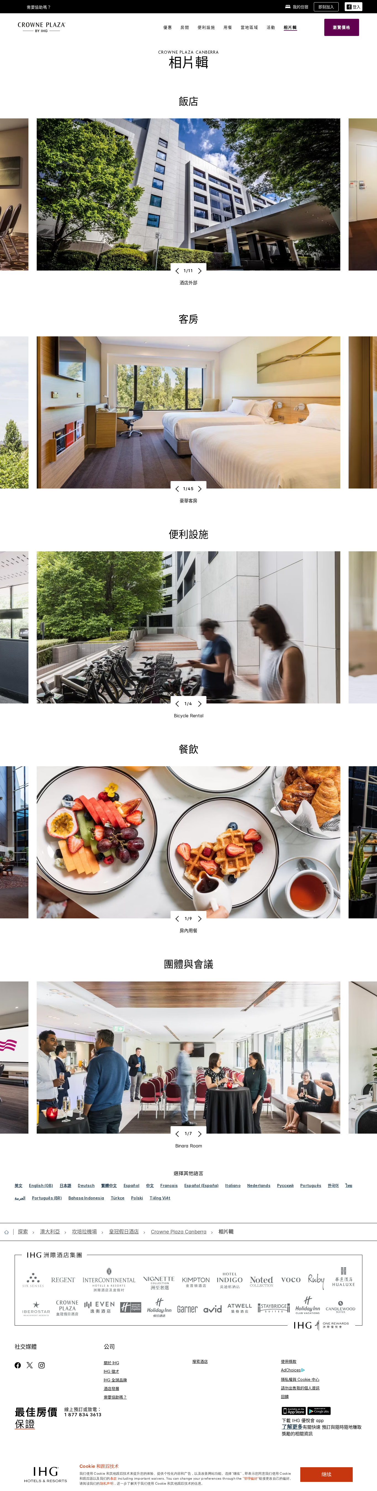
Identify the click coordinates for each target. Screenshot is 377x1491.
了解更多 (292, 1427)
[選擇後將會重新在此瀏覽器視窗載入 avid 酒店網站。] (212, 1307)
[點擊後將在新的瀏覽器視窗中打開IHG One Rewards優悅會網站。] (321, 1325)
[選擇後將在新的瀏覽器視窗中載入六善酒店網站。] (33, 1279)
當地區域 (249, 27)
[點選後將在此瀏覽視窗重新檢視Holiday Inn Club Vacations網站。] (308, 1307)
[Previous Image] (178, 271)
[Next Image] (199, 271)
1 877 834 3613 (83, 1414)
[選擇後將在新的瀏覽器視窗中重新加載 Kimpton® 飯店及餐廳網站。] (195, 1279)
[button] (353, 6)
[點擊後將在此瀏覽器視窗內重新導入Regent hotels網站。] (63, 1279)
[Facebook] (19, 1365)
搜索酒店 (200, 1361)
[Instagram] (41, 1365)
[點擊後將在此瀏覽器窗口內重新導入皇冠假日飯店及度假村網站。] (67, 1307)
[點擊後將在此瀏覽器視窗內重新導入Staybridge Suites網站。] (274, 1307)
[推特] (29, 1365)
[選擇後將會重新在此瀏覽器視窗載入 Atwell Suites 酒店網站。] (239, 1307)
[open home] (8, 1232)
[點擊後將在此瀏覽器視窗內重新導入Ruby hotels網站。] (316, 1279)
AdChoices (291, 1370)
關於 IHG (111, 1362)
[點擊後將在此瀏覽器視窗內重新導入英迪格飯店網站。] (230, 1279)
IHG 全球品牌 (115, 1380)
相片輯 (290, 27)
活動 (271, 27)
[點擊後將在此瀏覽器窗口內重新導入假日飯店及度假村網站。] (159, 1307)
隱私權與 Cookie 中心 (300, 1379)
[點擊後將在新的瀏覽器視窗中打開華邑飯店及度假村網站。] (343, 1279)
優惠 (167, 27)
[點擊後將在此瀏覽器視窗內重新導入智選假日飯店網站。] (130, 1307)
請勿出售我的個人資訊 (300, 1388)
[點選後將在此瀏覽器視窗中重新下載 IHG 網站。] (54, 1255)
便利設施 (206, 27)
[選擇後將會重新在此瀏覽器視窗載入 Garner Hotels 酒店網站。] (187, 1307)
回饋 (285, 1396)
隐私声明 (106, 1482)
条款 (113, 1478)
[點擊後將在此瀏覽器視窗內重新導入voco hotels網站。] (291, 1279)
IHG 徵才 (111, 1371)
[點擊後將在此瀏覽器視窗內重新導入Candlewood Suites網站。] (340, 1307)
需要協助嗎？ (39, 7)
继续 (326, 1474)
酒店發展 (111, 1388)
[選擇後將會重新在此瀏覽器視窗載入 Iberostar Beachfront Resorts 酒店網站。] (36, 1307)
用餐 (228, 27)
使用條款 (288, 1361)
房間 (184, 27)
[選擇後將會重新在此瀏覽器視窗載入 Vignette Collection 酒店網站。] (159, 1278)
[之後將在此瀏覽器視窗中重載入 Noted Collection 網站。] (261, 1279)
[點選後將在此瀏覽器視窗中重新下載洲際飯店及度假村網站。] (109, 1279)
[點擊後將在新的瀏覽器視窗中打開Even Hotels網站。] (99, 1307)
